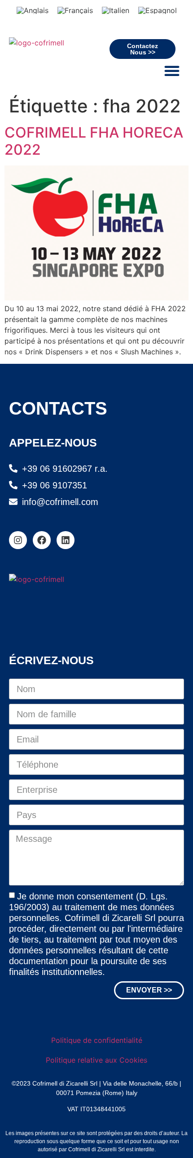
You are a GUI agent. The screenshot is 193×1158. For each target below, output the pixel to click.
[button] (172, 70)
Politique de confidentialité (96, 1040)
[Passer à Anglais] (32, 10)
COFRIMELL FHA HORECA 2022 (93, 141)
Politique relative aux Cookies (96, 1059)
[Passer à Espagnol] (157, 10)
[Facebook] (42, 540)
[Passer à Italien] (115, 10)
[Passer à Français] (75, 10)
